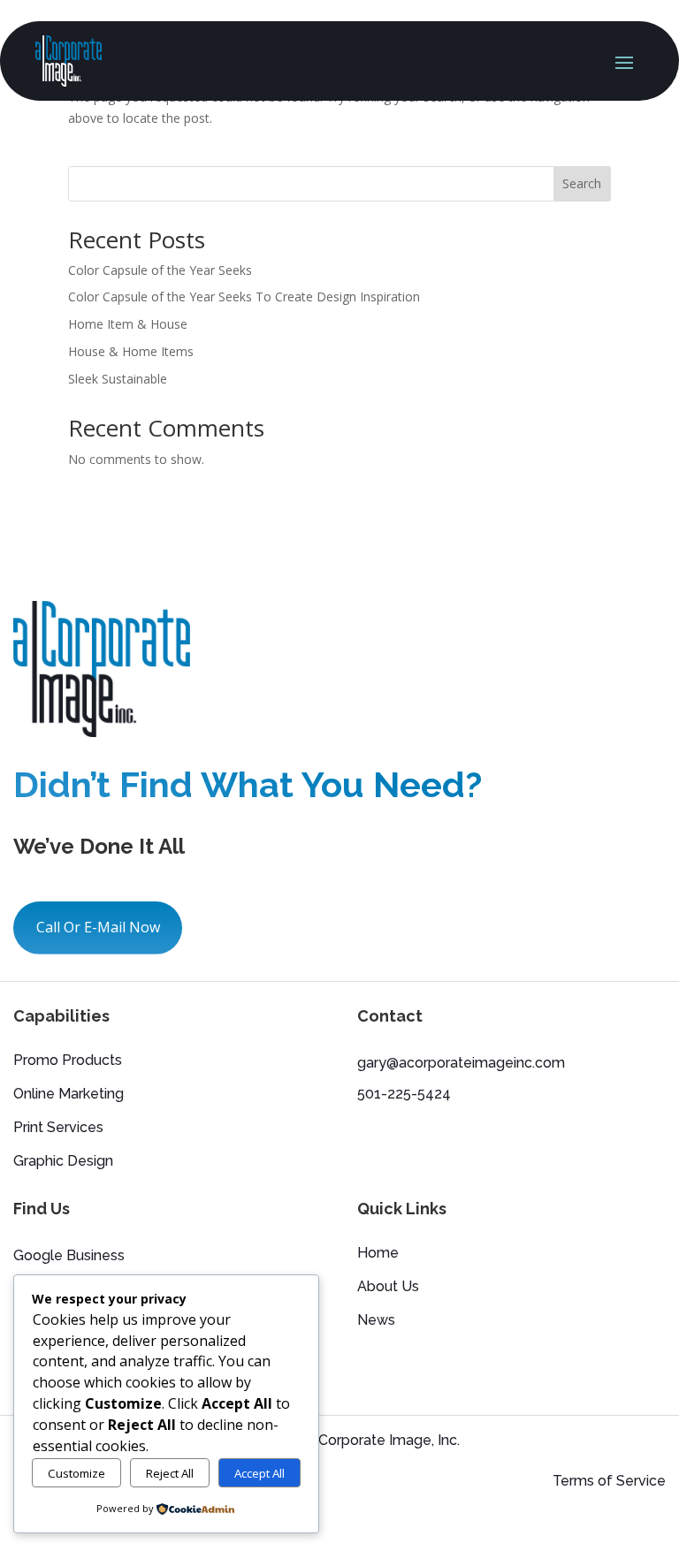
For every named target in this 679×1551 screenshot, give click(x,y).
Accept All (259, 1473)
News (376, 1321)
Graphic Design (63, 1162)
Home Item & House (127, 324)
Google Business (69, 1255)
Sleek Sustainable (117, 378)
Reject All (170, 1473)
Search (581, 183)
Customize (76, 1473)
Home (378, 1254)
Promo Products (67, 1061)
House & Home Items (131, 351)
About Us (388, 1288)
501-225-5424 (404, 1093)
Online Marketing (68, 1095)
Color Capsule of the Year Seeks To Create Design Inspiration (244, 296)
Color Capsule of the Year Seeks (160, 270)
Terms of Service (609, 1480)
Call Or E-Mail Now (98, 927)
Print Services (58, 1128)
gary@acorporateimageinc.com (461, 1062)
